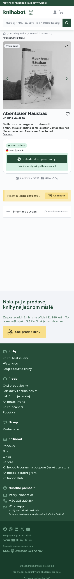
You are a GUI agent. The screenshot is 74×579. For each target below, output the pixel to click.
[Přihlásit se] (55, 12)
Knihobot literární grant (19, 473)
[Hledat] (67, 23)
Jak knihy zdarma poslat (20, 391)
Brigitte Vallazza (14, 117)
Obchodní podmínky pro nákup (37, 566)
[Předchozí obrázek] (7, 78)
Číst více (8, 134)
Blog (6, 451)
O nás (7, 456)
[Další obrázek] (66, 78)
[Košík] (61, 12)
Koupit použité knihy (17, 369)
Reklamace (11, 429)
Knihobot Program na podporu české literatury (36, 467)
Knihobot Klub (13, 478)
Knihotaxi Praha (14, 401)
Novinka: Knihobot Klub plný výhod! (25, 2)
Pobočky (9, 412)
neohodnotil (31, 195)
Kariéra (8, 462)
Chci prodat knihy (15, 385)
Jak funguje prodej (16, 396)
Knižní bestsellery (15, 358)
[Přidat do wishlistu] (68, 114)
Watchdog (10, 363)
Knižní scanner (13, 407)
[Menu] (68, 12)
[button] (37, 75)
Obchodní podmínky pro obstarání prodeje (37, 572)
